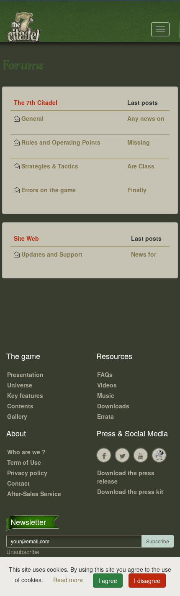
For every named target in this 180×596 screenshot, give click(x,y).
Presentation (25, 374)
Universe (19, 385)
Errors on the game (48, 190)
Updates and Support (51, 254)
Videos (107, 385)
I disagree (147, 580)
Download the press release (125, 477)
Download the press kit (130, 491)
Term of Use (24, 462)
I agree (107, 580)
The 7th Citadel (35, 102)
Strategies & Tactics (49, 166)
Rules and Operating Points (60, 142)
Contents (20, 406)
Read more (69, 580)
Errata (105, 416)
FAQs (105, 374)
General (32, 118)
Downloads (113, 406)
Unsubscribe (22, 552)
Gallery (17, 416)
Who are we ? (26, 452)
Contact (18, 483)
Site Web (26, 238)
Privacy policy (27, 473)
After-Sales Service (34, 493)
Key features (25, 395)
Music (105, 395)
